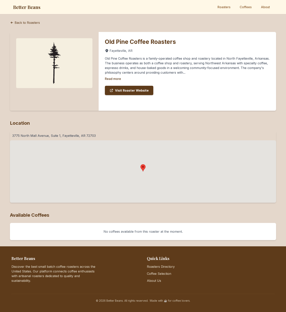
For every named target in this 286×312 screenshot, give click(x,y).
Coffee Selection (159, 274)
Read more (113, 79)
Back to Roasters (27, 23)
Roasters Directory (161, 267)
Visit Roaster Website (132, 90)
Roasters (224, 7)
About (265, 7)
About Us (154, 281)
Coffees (246, 7)
